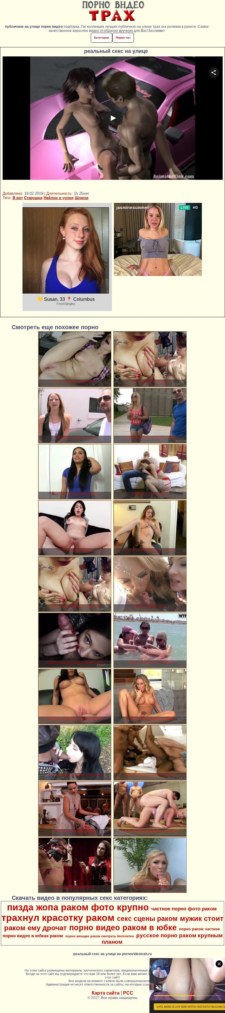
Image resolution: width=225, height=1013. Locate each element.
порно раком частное (199, 929)
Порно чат (123, 37)
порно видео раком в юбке (123, 927)
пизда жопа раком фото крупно (78, 907)
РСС (128, 992)
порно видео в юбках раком (33, 935)
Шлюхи (81, 198)
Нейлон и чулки (59, 198)
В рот (18, 198)
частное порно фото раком (184, 909)
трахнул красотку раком (58, 917)
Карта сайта (106, 992)
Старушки (33, 198)
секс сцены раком (147, 918)
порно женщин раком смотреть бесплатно (99, 936)
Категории (101, 37)
